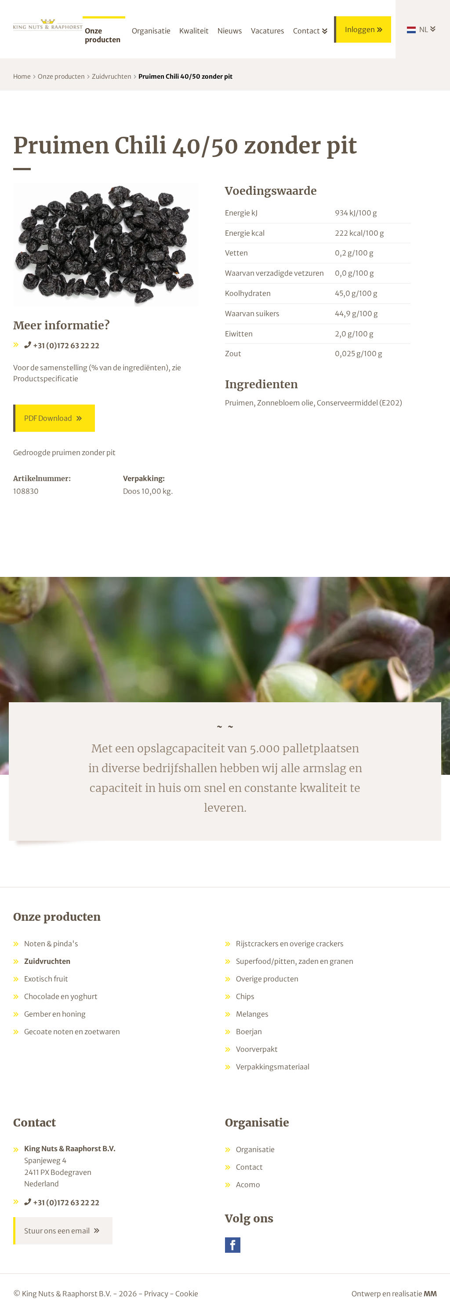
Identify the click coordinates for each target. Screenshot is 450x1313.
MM (430, 1293)
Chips (245, 996)
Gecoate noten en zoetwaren (72, 1031)
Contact (249, 1167)
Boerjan (249, 1031)
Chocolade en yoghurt (61, 996)
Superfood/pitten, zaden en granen (294, 961)
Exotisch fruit (46, 978)
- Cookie (184, 1293)
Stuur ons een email (57, 1230)
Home (22, 76)
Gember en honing (55, 1014)
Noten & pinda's (51, 943)
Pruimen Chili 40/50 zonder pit (185, 76)
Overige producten (267, 978)
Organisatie (255, 1149)
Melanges (252, 1014)
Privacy (156, 1293)
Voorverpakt (257, 1049)
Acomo (248, 1184)
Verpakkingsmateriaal (272, 1066)
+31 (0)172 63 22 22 (66, 345)
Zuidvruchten (111, 76)
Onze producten (61, 76)
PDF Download (48, 418)
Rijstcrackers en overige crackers (290, 943)
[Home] (48, 27)
